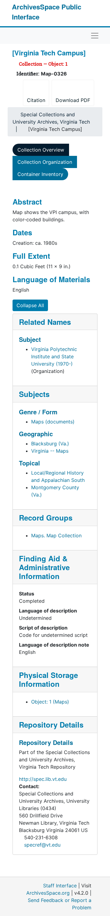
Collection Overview (40, 150)
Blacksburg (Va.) (50, 443)
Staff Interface (60, 886)
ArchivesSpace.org (48, 893)
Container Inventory (40, 174)
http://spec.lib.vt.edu (43, 779)
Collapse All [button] (30, 305)
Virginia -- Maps (49, 451)
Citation (36, 100)
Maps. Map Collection (56, 535)
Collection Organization (44, 162)
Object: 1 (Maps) (50, 702)
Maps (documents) (53, 422)
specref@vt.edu (42, 845)
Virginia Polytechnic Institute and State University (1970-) (54, 356)
